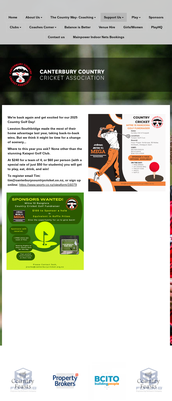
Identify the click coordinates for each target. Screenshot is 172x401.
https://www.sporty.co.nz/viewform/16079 (48, 184)
